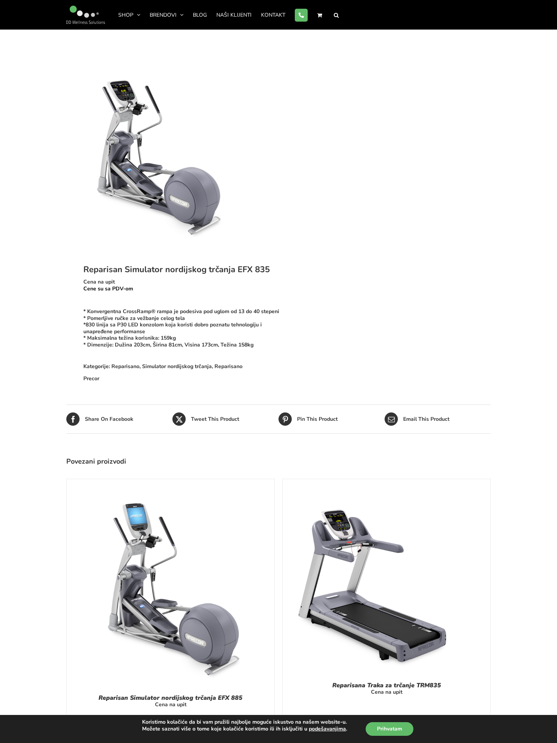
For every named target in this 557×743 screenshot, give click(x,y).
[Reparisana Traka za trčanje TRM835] (372, 482)
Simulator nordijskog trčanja (177, 366)
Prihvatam (389, 728)
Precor (91, 378)
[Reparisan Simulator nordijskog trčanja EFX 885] (170, 482)
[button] (336, 15)
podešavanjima (327, 729)
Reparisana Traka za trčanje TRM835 (386, 685)
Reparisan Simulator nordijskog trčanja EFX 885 (171, 698)
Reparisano (125, 366)
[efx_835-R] (168, 148)
